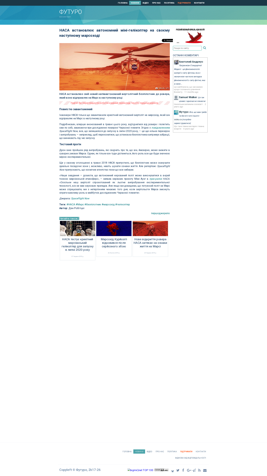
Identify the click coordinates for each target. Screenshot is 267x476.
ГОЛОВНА (122, 3)
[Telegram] (194, 470)
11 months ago (191, 92)
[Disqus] (114, 302)
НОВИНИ (135, 3)
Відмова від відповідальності (190, 458)
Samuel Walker (188, 97)
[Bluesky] (172, 470)
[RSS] (199, 470)
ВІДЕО (146, 3)
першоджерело (160, 213)
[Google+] (188, 470)
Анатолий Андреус (191, 61)
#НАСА (71, 204)
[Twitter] (178, 470)
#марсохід (108, 204)
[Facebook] (183, 470)
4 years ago (188, 128)
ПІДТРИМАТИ (184, 3)
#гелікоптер (122, 204)
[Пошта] (205, 470)
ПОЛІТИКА (169, 3)
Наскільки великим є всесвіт (188, 104)
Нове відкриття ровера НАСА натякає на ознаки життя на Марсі (150, 243)
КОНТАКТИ (199, 3)
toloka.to (178, 119)
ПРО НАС (156, 3)
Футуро (184, 111)
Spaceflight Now (80, 198)
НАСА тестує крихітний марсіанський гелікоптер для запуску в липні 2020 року (77, 245)
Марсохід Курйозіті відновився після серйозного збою (114, 243)
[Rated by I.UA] (161, 470)
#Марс (80, 204)
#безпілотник (93, 204)
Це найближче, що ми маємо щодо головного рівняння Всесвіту (188, 89)
